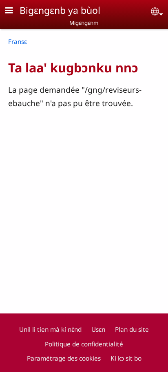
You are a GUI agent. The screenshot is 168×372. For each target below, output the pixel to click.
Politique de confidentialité (84, 344)
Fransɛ (17, 41)
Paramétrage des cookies (64, 358)
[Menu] (14, 11)
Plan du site (132, 329)
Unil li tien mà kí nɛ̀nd (50, 329)
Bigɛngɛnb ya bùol (60, 10)
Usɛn (98, 329)
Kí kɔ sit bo (126, 358)
